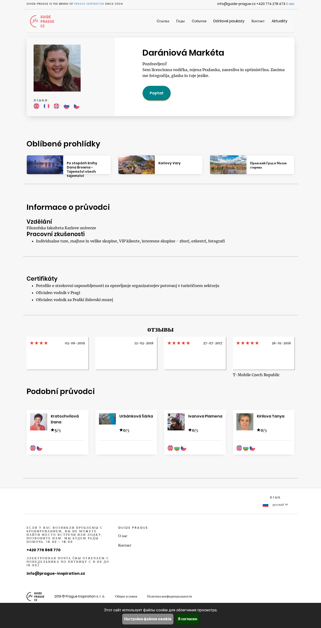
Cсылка (163, 21)
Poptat (157, 93)
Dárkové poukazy (228, 21)
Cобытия (199, 21)
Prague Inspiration (89, 4)
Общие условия (126, 596)
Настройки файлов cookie (148, 619)
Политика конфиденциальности (169, 596)
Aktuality (279, 21)
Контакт (258, 21)
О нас (290, 3)
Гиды (180, 21)
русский (278, 504)
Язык (275, 497)
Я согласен (187, 619)
